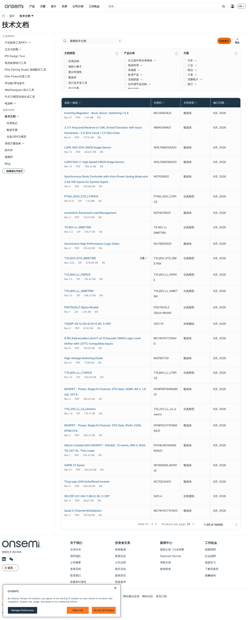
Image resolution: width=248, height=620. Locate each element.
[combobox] (162, 6)
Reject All (78, 610)
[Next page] (236, 524)
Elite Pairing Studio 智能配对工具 (25, 69)
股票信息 (120, 556)
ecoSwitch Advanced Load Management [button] (90, 212)
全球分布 (75, 549)
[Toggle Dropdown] (155, 59)
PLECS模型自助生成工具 (20, 96)
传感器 (132, 70)
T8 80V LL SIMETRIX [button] (77, 227)
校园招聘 (210, 549)
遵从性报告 (75, 72)
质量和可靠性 (78, 582)
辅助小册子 (75, 66)
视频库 (9, 157)
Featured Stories (170, 556)
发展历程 (75, 569)
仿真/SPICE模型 (16, 136)
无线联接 (133, 79)
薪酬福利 (210, 575)
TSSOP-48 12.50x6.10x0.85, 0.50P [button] (87, 323)
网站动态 (147, 596)
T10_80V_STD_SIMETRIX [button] (80, 258)
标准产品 (133, 74)
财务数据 (120, 549)
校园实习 (210, 562)
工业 (190, 65)
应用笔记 (12, 123)
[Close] (115, 588)
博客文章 (165, 562)
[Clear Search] (119, 41)
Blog (7, 163)
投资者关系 (122, 543)
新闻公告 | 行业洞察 (172, 549)
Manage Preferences (22, 610)
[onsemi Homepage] (14, 6)
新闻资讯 (120, 575)
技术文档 (10, 116)
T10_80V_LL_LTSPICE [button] (78, 372)
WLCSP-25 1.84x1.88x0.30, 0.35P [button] (86, 496)
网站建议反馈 (131, 596)
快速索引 (224, 41)
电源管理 (133, 65)
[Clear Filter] (116, 53)
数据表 (72, 77)
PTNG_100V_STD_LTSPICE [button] (81, 196)
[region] (62, 600)
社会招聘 (210, 556)
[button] (223, 6)
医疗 (190, 84)
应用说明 (73, 61)
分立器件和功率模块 (140, 60)
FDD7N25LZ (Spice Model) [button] (81, 307)
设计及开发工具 (77, 82)
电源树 (9, 103)
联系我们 (75, 575)
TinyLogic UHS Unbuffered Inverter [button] (87, 481)
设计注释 (73, 88)
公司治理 (120, 562)
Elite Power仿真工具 (17, 76)
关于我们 (76, 543)
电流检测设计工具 (15, 62)
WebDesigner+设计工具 (19, 90)
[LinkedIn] (4, 559)
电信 (190, 70)
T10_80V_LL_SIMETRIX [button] (79, 291)
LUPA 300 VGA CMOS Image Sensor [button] (87, 147)
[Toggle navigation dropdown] (30, 43)
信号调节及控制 (137, 84)
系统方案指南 (13, 143)
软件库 (9, 150)
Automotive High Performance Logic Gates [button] (91, 243)
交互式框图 (11, 49)
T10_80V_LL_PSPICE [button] (77, 274)
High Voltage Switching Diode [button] (83, 358)
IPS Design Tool (15, 56)
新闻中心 (166, 543)
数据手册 (12, 130)
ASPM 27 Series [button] (74, 465)
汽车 (190, 60)
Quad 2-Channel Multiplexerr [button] (83, 510)
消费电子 (193, 79)
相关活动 (120, 569)
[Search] (64, 41)
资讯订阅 (161, 596)
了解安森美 (211, 569)
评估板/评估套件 (15, 83)
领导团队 (75, 556)
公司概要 (75, 562)
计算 (190, 74)
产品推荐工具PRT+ (16, 42)
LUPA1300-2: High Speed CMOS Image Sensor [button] (94, 162)
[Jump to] (156, 524)
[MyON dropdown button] (233, 6)
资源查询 (120, 582)
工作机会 (211, 543)
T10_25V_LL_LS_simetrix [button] (80, 409)
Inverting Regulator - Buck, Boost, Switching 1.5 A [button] (96, 113)
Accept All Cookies (104, 610)
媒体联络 (165, 569)
